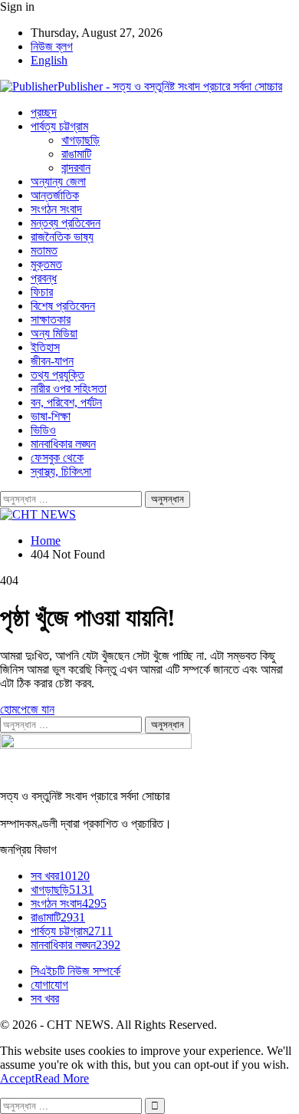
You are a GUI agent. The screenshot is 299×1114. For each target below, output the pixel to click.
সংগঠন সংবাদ (56, 209)
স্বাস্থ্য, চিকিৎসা (61, 471)
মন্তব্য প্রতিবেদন (65, 222)
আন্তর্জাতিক (55, 195)
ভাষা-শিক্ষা (51, 416)
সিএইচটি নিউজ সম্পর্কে (75, 970)
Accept (17, 1078)
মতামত (44, 250)
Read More (61, 1078)
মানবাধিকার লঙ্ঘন (63, 443)
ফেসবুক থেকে (57, 457)
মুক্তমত (46, 264)
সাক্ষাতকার (51, 319)
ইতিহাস (45, 347)
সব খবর (60, 875)
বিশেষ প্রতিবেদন (63, 305)
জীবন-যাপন (52, 360)
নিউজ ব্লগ (52, 46)
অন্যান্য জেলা (58, 181)
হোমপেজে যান (27, 709)
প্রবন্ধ (44, 278)
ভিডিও (43, 430)
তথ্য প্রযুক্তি (57, 374)
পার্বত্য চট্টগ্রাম (59, 126)
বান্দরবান (75, 167)
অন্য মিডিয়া (54, 333)
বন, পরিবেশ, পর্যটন (66, 402)
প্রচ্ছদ (44, 112)
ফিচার (42, 291)
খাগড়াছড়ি (80, 140)
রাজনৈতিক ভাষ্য (62, 236)
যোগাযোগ (49, 984)
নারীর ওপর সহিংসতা (69, 388)
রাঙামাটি (76, 153)
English (49, 60)
